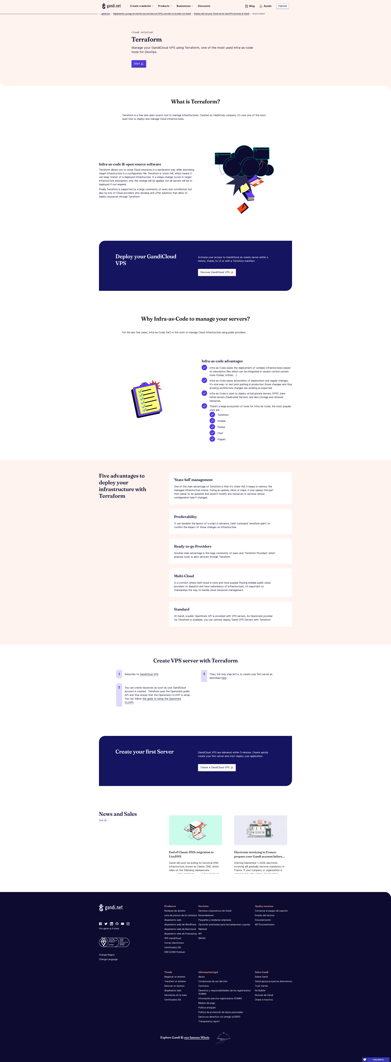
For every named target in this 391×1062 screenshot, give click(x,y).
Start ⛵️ (139, 63)
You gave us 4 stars (109, 928)
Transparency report (209, 1021)
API (200, 933)
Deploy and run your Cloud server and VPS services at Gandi (221, 14)
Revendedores (206, 915)
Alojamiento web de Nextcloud (180, 929)
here (223, 677)
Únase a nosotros (264, 999)
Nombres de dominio (174, 910)
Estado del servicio (264, 915)
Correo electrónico (174, 942)
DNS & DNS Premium (174, 952)
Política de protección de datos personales (220, 1012)
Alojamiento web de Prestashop (180, 933)
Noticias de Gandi (264, 995)
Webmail (202, 929)
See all (102, 820)
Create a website (140, 5)
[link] (100, 924)
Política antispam (207, 1007)
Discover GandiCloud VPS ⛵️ (217, 272)
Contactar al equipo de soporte (271, 910)
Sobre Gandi (261, 976)
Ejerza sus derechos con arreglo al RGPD (219, 1016)
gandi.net (105, 14)
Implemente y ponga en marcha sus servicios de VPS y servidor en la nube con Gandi (152, 14)
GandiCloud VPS (149, 674)
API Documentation (264, 924)
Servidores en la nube (175, 995)
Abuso (201, 976)
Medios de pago (206, 1003)
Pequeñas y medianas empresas (214, 920)
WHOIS (201, 938)
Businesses (184, 5)
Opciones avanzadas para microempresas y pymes (224, 924)
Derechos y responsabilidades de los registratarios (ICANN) (224, 992)
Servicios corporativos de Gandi (214, 910)
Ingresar (282, 5)
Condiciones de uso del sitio (212, 981)
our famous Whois (196, 1037)
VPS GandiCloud (172, 938)
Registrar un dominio (174, 976)
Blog (252, 5)
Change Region (107, 954)
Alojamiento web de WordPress (180, 924)
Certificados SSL (172, 947)
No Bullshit (260, 990)
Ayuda (267, 5)
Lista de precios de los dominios (180, 915)
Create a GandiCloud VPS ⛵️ (216, 767)
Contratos (203, 986)
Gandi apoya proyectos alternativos (273, 981)
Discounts (204, 5)
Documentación (263, 920)
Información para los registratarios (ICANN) (220, 998)
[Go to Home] (111, 6)
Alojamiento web (172, 920)
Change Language (108, 959)
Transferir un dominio (175, 981)
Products (163, 5)
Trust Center (261, 986)
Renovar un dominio (174, 986)
